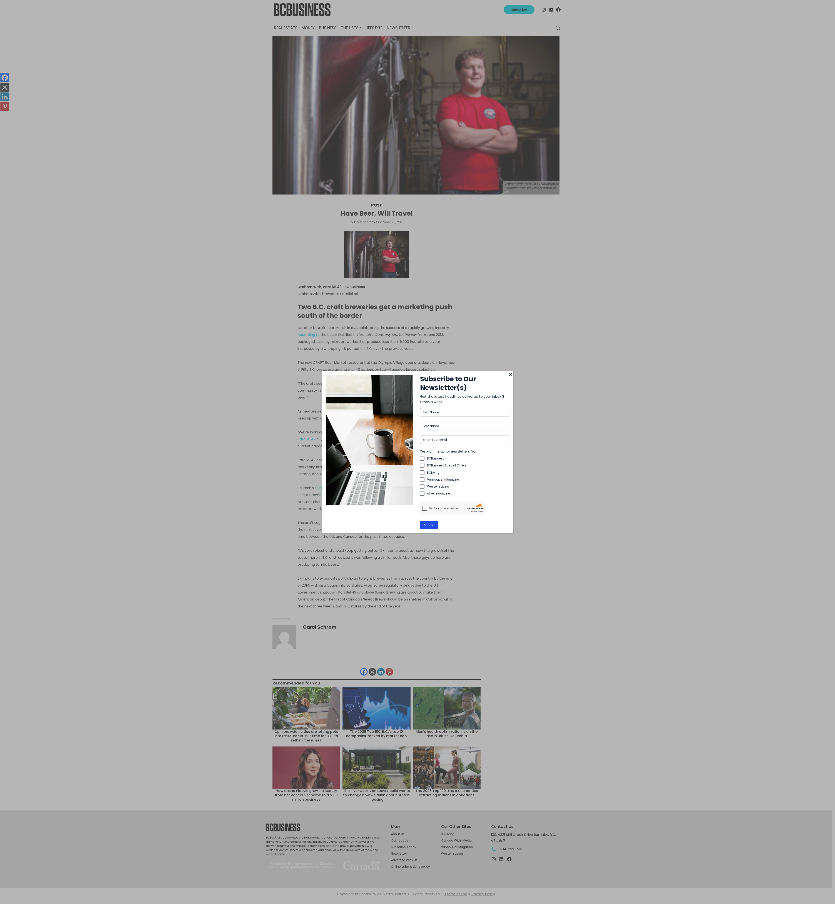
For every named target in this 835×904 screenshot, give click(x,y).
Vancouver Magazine (443, 479)
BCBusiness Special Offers (446, 465)
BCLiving (433, 472)
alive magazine (438, 493)
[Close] (510, 375)
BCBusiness (435, 458)
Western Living (438, 486)
